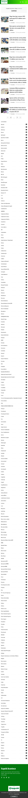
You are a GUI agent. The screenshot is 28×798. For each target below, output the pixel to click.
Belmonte (3, 166)
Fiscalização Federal (5, 413)
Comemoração (3, 253)
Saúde (2, 682)
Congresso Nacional (5, 261)
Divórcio (2, 313)
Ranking (2, 653)
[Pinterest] (6, 777)
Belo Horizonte (4, 169)
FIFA (2, 403)
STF (2, 698)
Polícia (2, 595)
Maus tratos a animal (5, 519)
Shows (2, 692)
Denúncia (3, 292)
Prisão (2, 627)
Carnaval (2, 224)
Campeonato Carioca (5, 216)
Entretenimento (4, 345)
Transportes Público (5, 732)
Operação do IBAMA (4, 563)
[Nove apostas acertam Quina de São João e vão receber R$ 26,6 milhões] (4, 30)
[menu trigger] (25, 2)
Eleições (2, 329)
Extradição (3, 379)
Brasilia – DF (3, 193)
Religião (2, 658)
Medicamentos (4, 521)
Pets (2, 590)
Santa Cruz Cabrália (5, 677)
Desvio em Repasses (5, 306)
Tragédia (2, 726)
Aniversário (3, 150)
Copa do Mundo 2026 (5, 269)
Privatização (3, 632)
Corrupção (3, 271)
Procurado (3, 637)
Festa (2, 395)
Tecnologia (3, 719)
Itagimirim (3, 477)
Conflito (2, 258)
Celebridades (3, 232)
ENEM (2, 340)
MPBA (2, 542)
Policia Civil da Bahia (5, 598)
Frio (2, 419)
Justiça (2, 490)
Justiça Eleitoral (4, 492)
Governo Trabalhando (5, 429)
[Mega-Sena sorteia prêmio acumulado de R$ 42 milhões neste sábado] (4, 71)
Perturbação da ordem (5, 584)
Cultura (2, 279)
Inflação (2, 456)
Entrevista (3, 348)
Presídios (3, 624)
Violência (2, 755)
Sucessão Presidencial (5, 700)
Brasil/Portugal (4, 182)
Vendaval (2, 750)
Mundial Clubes (4, 545)
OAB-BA (2, 558)
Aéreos (2, 132)
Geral (2, 424)
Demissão (3, 287)
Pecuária (2, 582)
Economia (3, 321)
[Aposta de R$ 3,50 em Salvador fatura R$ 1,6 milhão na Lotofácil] (4, 50)
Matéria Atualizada (4, 516)
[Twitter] (4, 777)
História (2, 440)
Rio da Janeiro (3, 661)
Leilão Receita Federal (5, 498)
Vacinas (2, 748)
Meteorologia (3, 532)
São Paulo (3, 679)
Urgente (2, 742)
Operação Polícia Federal (6, 569)
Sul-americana (4, 705)
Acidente (2, 127)
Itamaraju (3, 479)
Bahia (2, 164)
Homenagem (3, 442)
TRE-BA (2, 734)
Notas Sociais (3, 550)
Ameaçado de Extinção (5, 143)
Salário (2, 671)
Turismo (2, 737)
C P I (2, 195)
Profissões (3, 640)
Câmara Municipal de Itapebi (6, 206)
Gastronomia (3, 421)
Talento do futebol (4, 713)
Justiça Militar (3, 495)
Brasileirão (3, 185)
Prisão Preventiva (4, 629)
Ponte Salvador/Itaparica (6, 616)
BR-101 (2, 174)
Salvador (2, 674)
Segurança (3, 684)
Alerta (2, 140)
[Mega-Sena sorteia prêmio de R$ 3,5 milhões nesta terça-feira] (4, 60)
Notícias (2, 553)
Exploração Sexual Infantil (6, 374)
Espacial (2, 353)
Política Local (3, 608)
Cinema (2, 245)
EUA (2, 363)
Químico (2, 645)
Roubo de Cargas (4, 669)
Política (2, 606)
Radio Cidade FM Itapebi (5, 650)
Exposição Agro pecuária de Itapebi (7, 377)
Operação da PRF (4, 561)
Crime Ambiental (4, 274)
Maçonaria (3, 508)
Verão (2, 753)
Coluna (2, 248)
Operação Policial (4, 571)
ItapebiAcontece (4, 484)
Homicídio (3, 445)
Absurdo (2, 124)
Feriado (2, 392)
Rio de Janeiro (3, 663)
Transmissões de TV (5, 729)
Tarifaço (2, 716)
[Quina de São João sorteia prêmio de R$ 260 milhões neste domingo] (4, 41)
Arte (2, 156)
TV (1, 740)
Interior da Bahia (4, 458)
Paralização (3, 579)
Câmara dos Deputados (5, 203)
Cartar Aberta (3, 227)
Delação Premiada (4, 285)
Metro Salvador (4, 534)
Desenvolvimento (4, 300)
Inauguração (3, 450)
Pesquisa (2, 587)
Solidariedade (3, 695)
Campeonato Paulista (5, 219)
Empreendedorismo (4, 335)
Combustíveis (3, 250)
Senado (2, 690)
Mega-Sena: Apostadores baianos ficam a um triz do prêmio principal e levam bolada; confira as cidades (18, 80)
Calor (2, 198)
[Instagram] (9, 777)
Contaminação (4, 264)
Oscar (2, 577)
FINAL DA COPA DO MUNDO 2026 (7, 406)
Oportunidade (3, 574)
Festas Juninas (4, 400)
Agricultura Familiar (5, 137)
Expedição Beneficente (5, 371)
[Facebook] (1, 777)
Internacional (3, 461)
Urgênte (2, 745)
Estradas (2, 361)
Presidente (3, 621)
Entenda (2, 342)
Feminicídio (3, 390)
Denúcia (2, 290)
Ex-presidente (3, 369)
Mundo (2, 548)
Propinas (2, 642)
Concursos (3, 256)
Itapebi (2, 482)
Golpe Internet (4, 427)
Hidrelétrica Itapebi (5, 437)
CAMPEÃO (3, 211)
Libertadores (3, 500)
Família (2, 382)
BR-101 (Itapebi (4, 177)
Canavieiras (3, 221)
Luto (2, 506)
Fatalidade (3, 387)
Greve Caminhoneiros (5, 432)
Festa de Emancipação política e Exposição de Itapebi (11, 398)
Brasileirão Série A (4, 190)
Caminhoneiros (4, 208)
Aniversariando (4, 148)
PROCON (2, 634)
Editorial (2, 324)
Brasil (2, 179)
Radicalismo (3, 648)
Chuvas (2, 237)
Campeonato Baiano (5, 214)
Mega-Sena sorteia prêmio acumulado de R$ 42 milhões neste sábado (18, 69)
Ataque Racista (4, 161)
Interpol (2, 463)
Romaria (2, 666)
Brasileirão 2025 (4, 187)
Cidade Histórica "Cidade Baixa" (7, 240)
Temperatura (3, 724)
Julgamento (3, 487)
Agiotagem (3, 135)
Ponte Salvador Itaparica (6, 613)
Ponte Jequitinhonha (5, 611)
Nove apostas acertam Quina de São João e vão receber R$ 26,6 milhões (17, 28)
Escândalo (3, 350)
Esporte (2, 356)
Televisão (3, 721)
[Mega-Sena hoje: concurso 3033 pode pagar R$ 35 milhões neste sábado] (4, 19)
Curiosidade (3, 282)
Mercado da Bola (4, 527)
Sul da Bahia (3, 703)
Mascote (2, 513)
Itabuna (2, 474)
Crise (2, 277)
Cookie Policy (16, 794)
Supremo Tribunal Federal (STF (7, 711)
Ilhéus (2, 448)
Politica (2, 603)
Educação (3, 327)
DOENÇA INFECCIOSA (5, 316)
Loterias (2, 503)
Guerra (2, 435)
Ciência (2, 242)
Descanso (3, 298)
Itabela (2, 471)
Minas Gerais (3, 537)
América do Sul (4, 145)
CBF (1, 229)
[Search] (23, 2)
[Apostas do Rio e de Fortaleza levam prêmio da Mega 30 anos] (4, 101)
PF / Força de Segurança (5, 592)
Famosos (2, 385)
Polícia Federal (4, 600)
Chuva (2, 235)
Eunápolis (3, 366)
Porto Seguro (3, 619)
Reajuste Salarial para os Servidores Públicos (9, 655)
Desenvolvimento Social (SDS (6, 303)
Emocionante (3, 332)
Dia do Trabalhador (4, 308)
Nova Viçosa (3, 556)
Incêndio (2, 453)
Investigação (3, 469)
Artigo (2, 158)
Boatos (2, 171)
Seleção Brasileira (4, 687)
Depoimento (3, 295)
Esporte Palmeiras (4, 358)
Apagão (2, 153)
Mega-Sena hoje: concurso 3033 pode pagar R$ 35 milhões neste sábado (17, 18)
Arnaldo (13, 22)
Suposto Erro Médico (5, 708)
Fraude (2, 416)
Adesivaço (3, 129)
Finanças (2, 408)
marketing (3, 511)
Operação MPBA (4, 566)
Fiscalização (3, 411)
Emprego (2, 337)
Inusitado (3, 466)
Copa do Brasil (3, 266)
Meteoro (2, 529)
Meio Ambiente (4, 524)
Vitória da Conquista (5, 758)
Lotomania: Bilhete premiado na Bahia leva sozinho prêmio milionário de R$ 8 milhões (17, 90)
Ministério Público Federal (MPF (7, 540)
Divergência (3, 311)
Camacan (2, 200)
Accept (14, 796)
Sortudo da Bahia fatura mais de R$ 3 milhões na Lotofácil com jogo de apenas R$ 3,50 (18, 109)
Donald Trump (3, 319)
